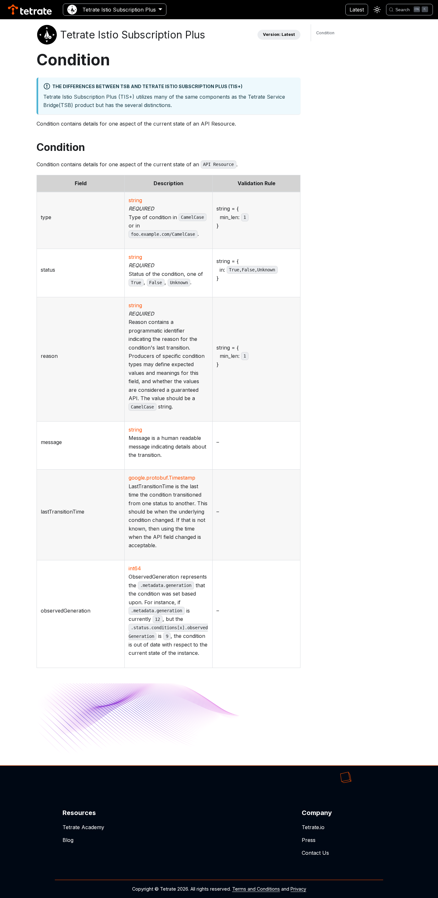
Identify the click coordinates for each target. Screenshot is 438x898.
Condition (325, 32)
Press (309, 840)
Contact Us (315, 853)
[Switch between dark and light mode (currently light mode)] (377, 9)
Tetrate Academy (83, 827)
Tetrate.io (313, 827)
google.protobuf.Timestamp (162, 477)
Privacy (298, 889)
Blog (68, 840)
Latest (357, 9)
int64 (135, 568)
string (135, 200)
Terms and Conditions (256, 889)
